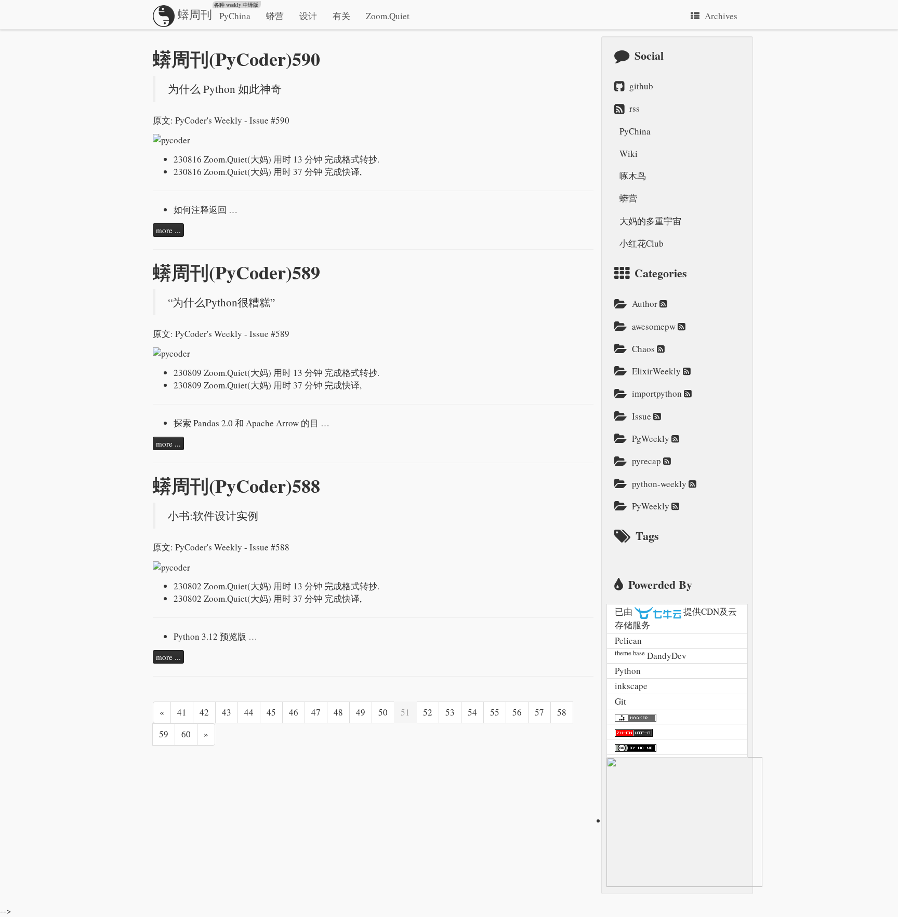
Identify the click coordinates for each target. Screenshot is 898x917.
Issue (642, 416)
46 (293, 712)
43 (226, 712)
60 (186, 734)
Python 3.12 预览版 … (215, 636)
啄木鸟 (632, 176)
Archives (721, 16)
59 (163, 734)
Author (645, 303)
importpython (658, 393)
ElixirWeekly (657, 371)
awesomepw (655, 326)
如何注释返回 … (205, 209)
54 (472, 712)
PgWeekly (651, 438)
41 (182, 712)
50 (383, 712)
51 (405, 712)
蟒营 (275, 16)
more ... (168, 230)
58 (561, 712)
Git (620, 701)
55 (494, 712)
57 (539, 712)
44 (249, 712)
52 (427, 712)
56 (517, 712)
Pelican (628, 640)
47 (316, 712)
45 (271, 712)
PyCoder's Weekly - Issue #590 (232, 120)
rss (634, 108)
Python (628, 671)
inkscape (631, 686)
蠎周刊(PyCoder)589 (236, 272)
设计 (308, 16)
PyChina (234, 16)
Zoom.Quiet (388, 16)
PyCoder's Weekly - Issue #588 (232, 547)
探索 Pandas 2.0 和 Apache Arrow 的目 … (251, 423)
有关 (341, 16)
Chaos (644, 349)
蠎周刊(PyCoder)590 (236, 58)
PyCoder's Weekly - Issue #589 (232, 334)
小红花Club (641, 243)
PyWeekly (651, 506)
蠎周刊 (216, 11)
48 (338, 712)
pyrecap (647, 461)
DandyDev (666, 656)
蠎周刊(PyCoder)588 (236, 485)
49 (360, 712)
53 (450, 712)
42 (204, 712)
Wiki (628, 153)
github (641, 86)
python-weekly (660, 484)
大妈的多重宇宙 (650, 221)
